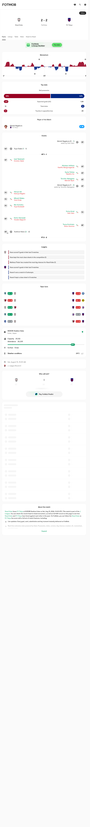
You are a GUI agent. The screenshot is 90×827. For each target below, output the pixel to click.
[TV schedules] (75, 4)
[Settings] (85, 4)
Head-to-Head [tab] (31, 37)
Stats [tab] (22, 37)
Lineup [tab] (10, 37)
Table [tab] (16, 37)
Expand (44, 531)
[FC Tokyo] (71, 381)
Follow (83, 13)
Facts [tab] (4, 37)
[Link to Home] (9, 4)
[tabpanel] (44, 272)
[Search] (80, 4)
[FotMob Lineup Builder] (44, 45)
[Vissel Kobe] (16, 381)
